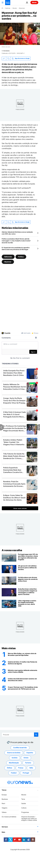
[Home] (2, 8)
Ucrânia (14, 758)
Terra (23, 799)
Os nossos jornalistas (9, 817)
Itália (31, 768)
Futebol (14, 773)
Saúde (23, 803)
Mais (3, 832)
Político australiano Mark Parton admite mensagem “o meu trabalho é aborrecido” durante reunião (16, 240)
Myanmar (22, 8)
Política (21, 257)
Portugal (26, 773)
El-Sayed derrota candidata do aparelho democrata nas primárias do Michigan (16, 248)
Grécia (26, 758)
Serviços (5, 827)
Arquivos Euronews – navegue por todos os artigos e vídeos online (29, 818)
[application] (20, 34)
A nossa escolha (12, 550)
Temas (4, 790)
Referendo (8, 257)
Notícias (7, 8)
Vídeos (4, 812)
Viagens (4, 808)
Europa (4, 795)
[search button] (36, 734)
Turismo (28, 763)
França (20, 768)
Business (5, 799)
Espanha (30, 753)
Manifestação (14, 763)
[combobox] (20, 734)
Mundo (15, 8)
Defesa (9, 768)
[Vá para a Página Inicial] (7, 2)
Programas (25, 812)
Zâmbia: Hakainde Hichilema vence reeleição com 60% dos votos (17, 233)
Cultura (23, 808)
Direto (34, 2)
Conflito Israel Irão (20, 747)
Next (3, 803)
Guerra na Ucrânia (13, 753)
